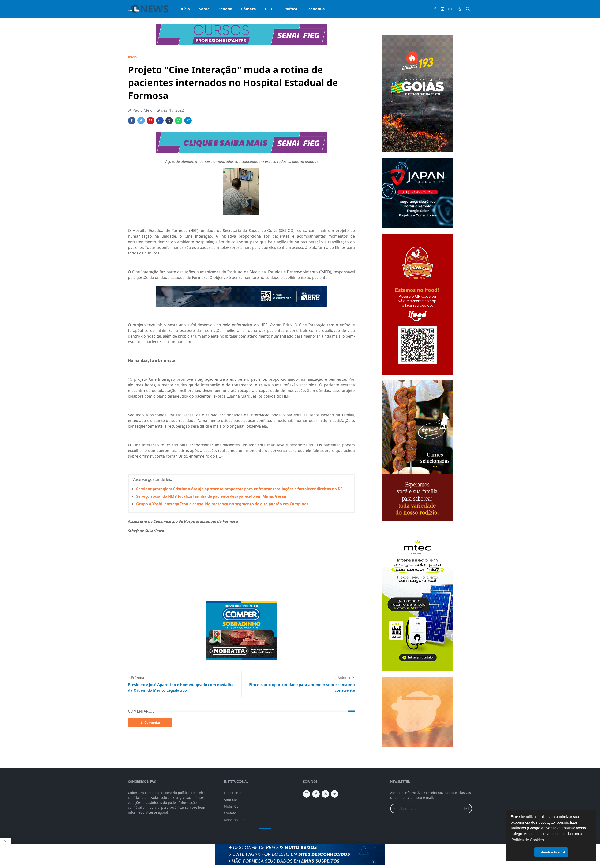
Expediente (232, 792)
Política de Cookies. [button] (528, 840)
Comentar (152, 722)
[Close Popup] (5, 841)
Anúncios (231, 799)
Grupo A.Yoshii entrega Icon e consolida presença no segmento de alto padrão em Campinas (222, 503)
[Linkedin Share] (160, 120)
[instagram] (442, 9)
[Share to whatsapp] (178, 120)
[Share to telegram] (188, 120)
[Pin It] (150, 120)
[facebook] (435, 9)
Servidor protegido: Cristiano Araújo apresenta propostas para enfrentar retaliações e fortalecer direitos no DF (239, 488)
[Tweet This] (141, 120)
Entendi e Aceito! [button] (551, 852)
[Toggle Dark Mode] (460, 9)
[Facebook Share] (131, 120)
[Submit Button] (466, 808)
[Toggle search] (468, 9)
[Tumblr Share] (169, 120)
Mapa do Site (234, 820)
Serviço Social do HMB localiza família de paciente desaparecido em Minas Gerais (211, 496)
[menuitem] (184, 8)
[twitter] (334, 794)
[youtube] (450, 9)
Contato (230, 813)
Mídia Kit (231, 806)
